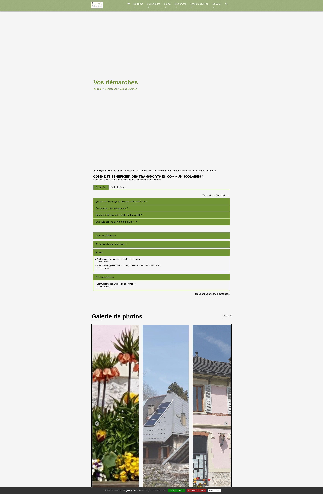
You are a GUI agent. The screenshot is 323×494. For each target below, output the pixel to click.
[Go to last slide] (97, 423)
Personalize (214, 490)
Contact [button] (216, 4)
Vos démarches (128, 89)
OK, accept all (177, 490)
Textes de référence (104, 235)
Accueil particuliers (103, 170)
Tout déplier (223, 195)
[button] (128, 4)
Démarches (111, 89)
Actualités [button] (138, 4)
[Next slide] (226, 423)
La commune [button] (153, 4)
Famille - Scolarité (125, 170)
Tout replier (209, 195)
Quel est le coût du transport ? (112, 208)
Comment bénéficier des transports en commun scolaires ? (186, 170)
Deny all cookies (197, 490)
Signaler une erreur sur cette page (212, 294)
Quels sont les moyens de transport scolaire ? (120, 201)
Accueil (97, 89)
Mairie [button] (167, 4)
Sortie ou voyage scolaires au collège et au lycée (118, 259)
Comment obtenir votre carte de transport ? (118, 215)
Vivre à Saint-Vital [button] (199, 4)
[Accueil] (107, 5)
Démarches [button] (180, 4)
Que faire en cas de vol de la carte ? (115, 221)
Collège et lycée (145, 170)
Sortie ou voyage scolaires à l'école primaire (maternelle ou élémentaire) (129, 266)
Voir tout (227, 315)
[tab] (101, 187)
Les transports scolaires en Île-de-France (117, 284)
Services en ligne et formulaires (110, 244)
